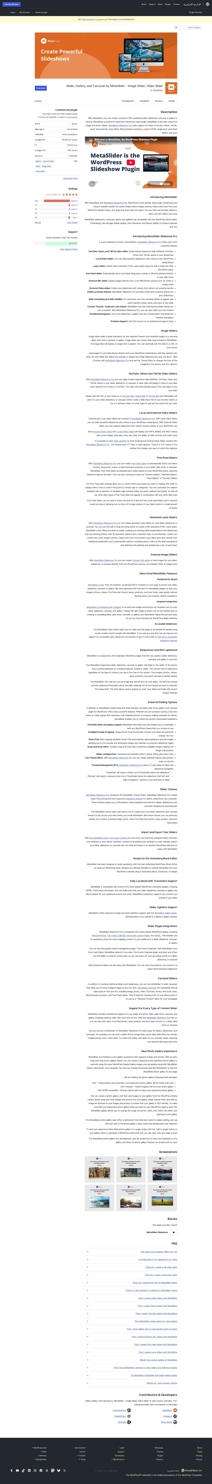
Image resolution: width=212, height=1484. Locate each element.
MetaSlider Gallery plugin (166, 913)
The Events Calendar (116, 935)
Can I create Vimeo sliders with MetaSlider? (157, 1306)
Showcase (159, 1448)
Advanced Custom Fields (138, 935)
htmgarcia (167, 1416)
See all (38, 222)
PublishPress (120, 1416)
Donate (81, 1456)
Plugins (160, 1456)
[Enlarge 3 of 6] (111, 1159)
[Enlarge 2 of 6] (142, 1159)
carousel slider (48, 161)
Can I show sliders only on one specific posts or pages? (152, 1329)
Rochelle (122, 1422)
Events (82, 1452)
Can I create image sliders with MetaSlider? (157, 1298)
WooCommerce (99, 935)
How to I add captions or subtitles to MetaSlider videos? (151, 1290)
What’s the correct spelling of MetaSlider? (158, 1360)
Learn (122, 1448)
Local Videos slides (125, 431)
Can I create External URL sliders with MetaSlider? (154, 1337)
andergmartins (119, 1410)
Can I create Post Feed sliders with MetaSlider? (155, 1344)
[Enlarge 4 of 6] (174, 1188)
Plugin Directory (195, 12)
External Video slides (102, 431)
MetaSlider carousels (147, 988)
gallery (38, 161)
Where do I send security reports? (161, 1383)
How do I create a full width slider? (161, 1267)
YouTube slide (128, 396)
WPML (158, 935)
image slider (46, 166)
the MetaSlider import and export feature (108, 838)
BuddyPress (40, 1459)
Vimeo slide (140, 396)
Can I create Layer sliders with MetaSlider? (157, 1352)
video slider (40, 171)
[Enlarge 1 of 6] (174, 1159)
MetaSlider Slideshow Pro (120, 125)
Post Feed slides (138, 463)
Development (128, 101)
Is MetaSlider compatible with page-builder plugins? (154, 1375)
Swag (82, 1459)
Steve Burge (166, 1422)
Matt (43, 1452)
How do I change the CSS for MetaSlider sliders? (155, 1283)
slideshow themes (134, 798)
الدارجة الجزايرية (173, 1471)
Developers (119, 1456)
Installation (144, 101)
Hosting (199, 1456)
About (199, 1448)
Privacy (199, 1459)
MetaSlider (158, 90)
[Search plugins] (176, 27)
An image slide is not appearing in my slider (158, 1259)
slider (38, 166)
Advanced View (70, 178)
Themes (160, 1452)
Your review (72, 222)
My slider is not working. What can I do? (158, 1252)
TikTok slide (154, 396)
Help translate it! (86, 19)
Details (171, 101)
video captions (120, 441)
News (200, 1452)
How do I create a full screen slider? (161, 1275)
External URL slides (141, 560)
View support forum (69, 249)
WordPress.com (39, 1448)
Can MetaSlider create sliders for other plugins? (155, 1321)
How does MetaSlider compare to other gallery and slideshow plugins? (145, 1368)
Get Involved (80, 1448)
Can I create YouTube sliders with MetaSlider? (156, 1313)
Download (40, 88)
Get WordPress (11, 4)
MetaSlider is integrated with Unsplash (104, 607)
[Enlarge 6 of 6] (111, 1188)
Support (38, 101)
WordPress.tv (117, 1459)
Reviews (159, 101)
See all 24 (39, 156)
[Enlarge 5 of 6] (142, 1188)
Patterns (159, 1459)
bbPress (42, 1456)
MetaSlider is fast (96, 585)
